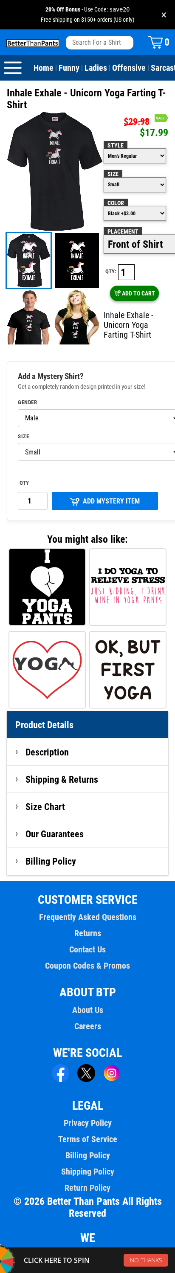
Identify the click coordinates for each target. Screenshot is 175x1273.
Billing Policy (50, 861)
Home (44, 68)
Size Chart (45, 806)
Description (47, 752)
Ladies (96, 68)
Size (113, 174)
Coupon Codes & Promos (87, 966)
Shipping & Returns (61, 779)
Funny (69, 68)
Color (115, 203)
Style (115, 145)
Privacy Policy (88, 1123)
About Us (87, 1010)
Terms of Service (87, 1139)
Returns (87, 933)
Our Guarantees (54, 833)
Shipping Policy (87, 1171)
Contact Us (87, 949)
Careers (87, 1026)
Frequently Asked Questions (87, 917)
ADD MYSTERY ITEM (111, 501)
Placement (122, 231)
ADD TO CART (138, 293)
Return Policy (87, 1188)
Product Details (44, 724)
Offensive (129, 68)
